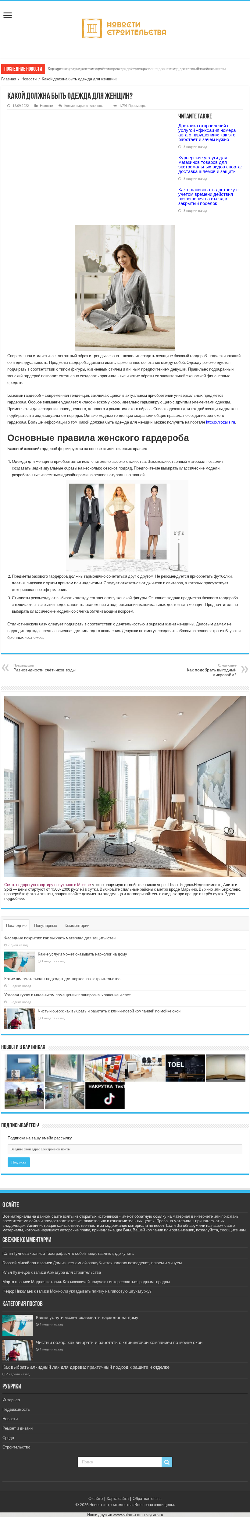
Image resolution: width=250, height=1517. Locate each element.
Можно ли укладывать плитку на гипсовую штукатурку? (101, 1291)
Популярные (45, 925)
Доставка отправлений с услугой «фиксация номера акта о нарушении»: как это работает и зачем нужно (207, 132)
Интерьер (11, 1400)
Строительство (16, 1447)
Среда (8, 1437)
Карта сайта (118, 1498)
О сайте (95, 1498)
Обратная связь (147, 1498)
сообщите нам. (233, 1230)
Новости (29, 79)
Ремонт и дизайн (17, 1428)
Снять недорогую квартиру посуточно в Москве (47, 884)
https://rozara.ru (220, 422)
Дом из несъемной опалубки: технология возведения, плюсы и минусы (117, 1263)
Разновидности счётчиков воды (44, 667)
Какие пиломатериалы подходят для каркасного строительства (62, 979)
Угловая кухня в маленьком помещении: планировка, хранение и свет (67, 995)
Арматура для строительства (74, 1272)
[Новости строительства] (125, 28)
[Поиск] (167, 1462)
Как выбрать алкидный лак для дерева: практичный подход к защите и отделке (86, 1367)
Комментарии (77, 925)
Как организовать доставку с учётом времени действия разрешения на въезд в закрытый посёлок (131, 68)
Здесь (230, 894)
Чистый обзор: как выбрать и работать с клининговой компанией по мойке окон (109, 1011)
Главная (8, 79)
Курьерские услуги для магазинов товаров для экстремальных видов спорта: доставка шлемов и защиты (210, 164)
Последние (16, 925)
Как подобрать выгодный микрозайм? (212, 670)
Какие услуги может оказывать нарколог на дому (82, 954)
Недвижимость (16, 1409)
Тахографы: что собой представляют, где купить (90, 1253)
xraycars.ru (153, 1514)
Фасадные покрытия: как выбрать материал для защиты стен (60, 938)
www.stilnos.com (128, 1514)
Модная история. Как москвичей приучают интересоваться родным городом (100, 1281)
